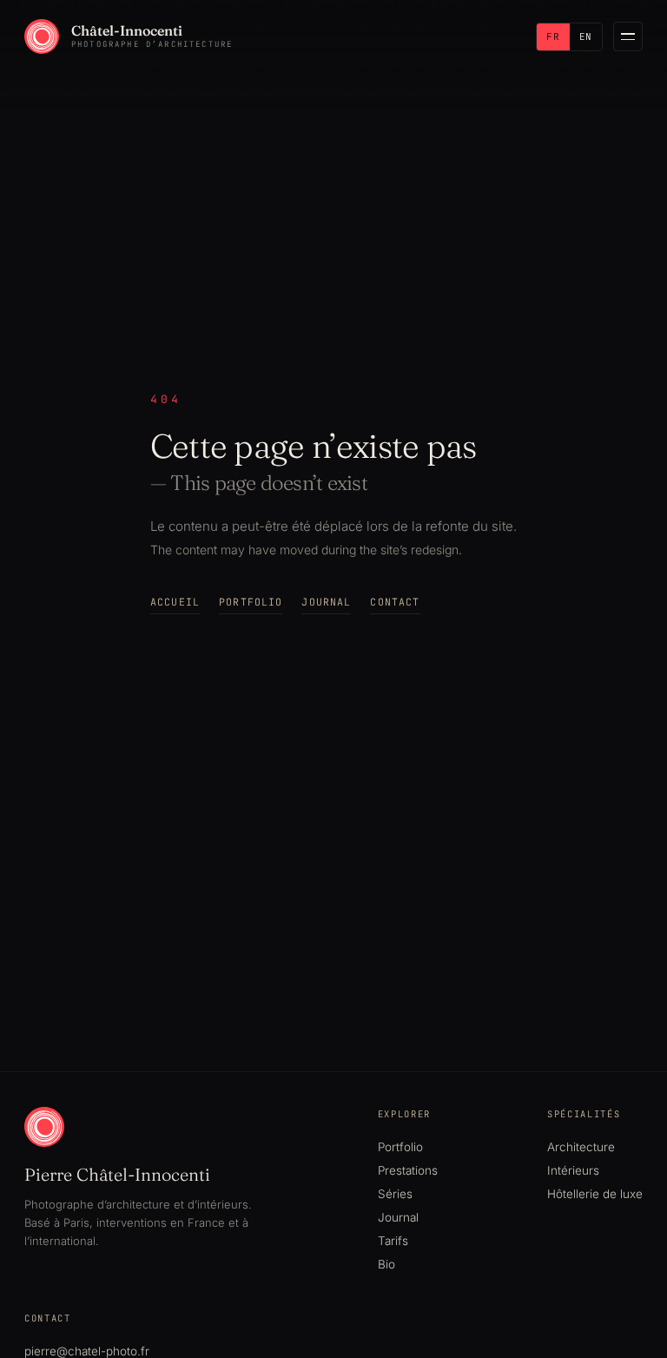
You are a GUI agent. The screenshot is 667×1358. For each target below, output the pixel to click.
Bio (386, 1264)
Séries (395, 1194)
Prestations (408, 1170)
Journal (326, 601)
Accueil (175, 601)
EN (585, 36)
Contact (394, 601)
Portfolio (250, 601)
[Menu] (628, 36)
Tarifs (393, 1241)
